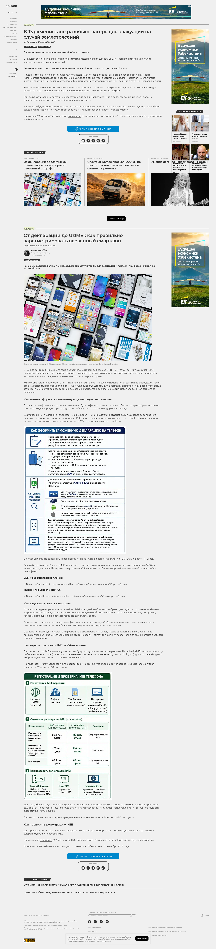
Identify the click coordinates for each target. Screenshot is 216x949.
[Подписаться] (133, 915)
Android (115, 558)
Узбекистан (12, 76)
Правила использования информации (167, 927)
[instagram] (95, 921)
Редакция (13, 56)
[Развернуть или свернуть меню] (16, 50)
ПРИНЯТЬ (141, 938)
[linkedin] (107, 921)
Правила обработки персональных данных (169, 931)
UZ (12, 12)
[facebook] (89, 921)
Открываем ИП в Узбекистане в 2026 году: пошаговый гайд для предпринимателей (74, 884)
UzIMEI (137, 651)
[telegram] (101, 921)
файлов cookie (104, 941)
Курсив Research (10, 37)
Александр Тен (39, 250)
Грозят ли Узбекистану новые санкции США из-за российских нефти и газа (69, 892)
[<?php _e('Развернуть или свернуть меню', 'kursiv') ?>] (16, 69)
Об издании (96, 927)
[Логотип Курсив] (11, 6)
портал (107, 625)
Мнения (14, 34)
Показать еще (116, 219)
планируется (72, 58)
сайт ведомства (81, 625)
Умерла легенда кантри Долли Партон (179, 162)
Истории (13, 22)
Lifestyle (13, 40)
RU (9, 12)
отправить (46, 840)
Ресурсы (13, 31)
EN (16, 12)
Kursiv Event (12, 43)
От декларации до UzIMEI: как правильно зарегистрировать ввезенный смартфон (46, 165)
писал (55, 846)
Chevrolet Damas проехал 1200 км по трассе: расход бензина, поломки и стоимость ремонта (114, 165)
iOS (123, 558)
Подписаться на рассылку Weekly (103, 913)
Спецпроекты (11, 62)
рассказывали (53, 385)
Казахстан (13, 73)
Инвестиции (12, 25)
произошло (74, 116)
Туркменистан (44, 46)
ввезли (72, 804)
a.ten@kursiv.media (38, 255)
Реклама (13, 59)
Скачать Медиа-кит (159, 935)
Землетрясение (31, 46)
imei (26, 260)
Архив (94, 931)
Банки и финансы (10, 28)
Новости (13, 19)
